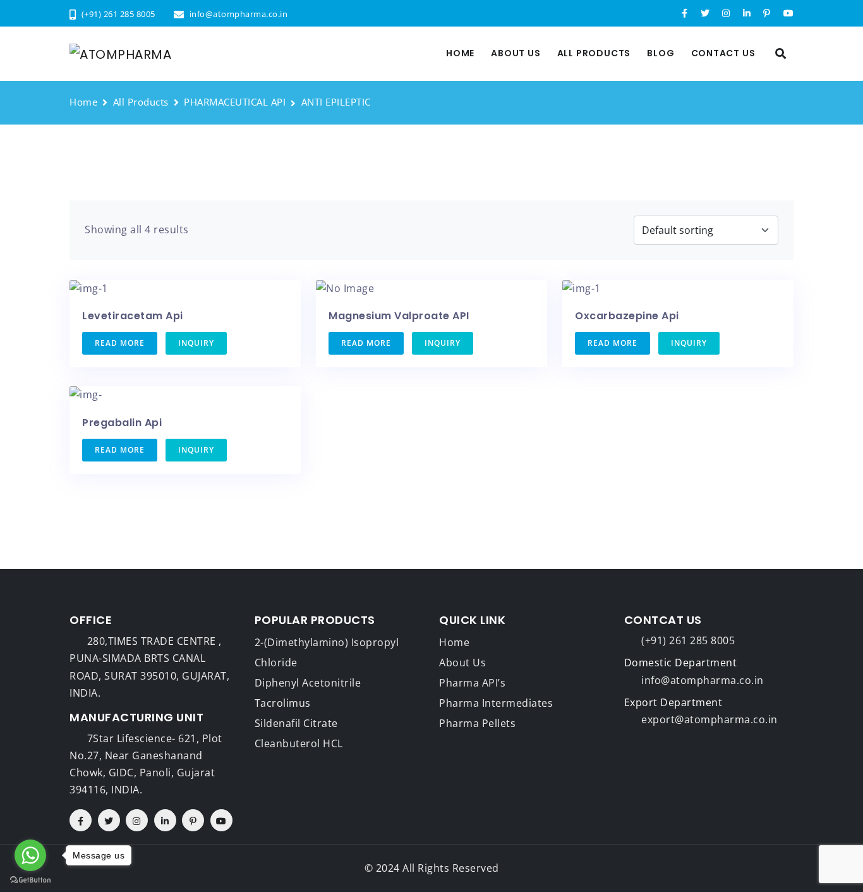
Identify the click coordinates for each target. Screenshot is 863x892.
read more (120, 343)
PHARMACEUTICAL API (235, 101)
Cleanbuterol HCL (299, 743)
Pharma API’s (472, 683)
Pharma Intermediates (496, 703)
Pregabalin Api (122, 422)
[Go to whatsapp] (30, 855)
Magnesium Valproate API (399, 316)
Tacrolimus (283, 703)
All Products (594, 53)
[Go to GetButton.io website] (30, 879)
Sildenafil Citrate (296, 723)
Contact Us (723, 53)
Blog (660, 53)
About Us (515, 53)
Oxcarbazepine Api (627, 316)
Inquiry (196, 343)
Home (460, 53)
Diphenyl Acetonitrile (308, 683)
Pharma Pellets (477, 723)
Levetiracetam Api (132, 316)
